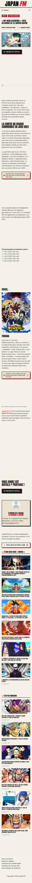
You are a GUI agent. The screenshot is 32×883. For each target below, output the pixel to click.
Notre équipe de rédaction (11, 868)
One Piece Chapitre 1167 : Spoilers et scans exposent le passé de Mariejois (13, 716)
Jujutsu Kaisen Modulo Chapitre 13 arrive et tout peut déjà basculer (15, 762)
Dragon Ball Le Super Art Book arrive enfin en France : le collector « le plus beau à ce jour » (15, 616)
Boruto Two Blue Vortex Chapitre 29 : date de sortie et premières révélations (14, 808)
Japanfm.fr (6, 411)
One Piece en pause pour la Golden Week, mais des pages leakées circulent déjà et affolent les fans (15, 595)
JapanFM (22, 876)
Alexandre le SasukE (16, 514)
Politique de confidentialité (11, 863)
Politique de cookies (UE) (11, 866)
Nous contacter (7, 859)
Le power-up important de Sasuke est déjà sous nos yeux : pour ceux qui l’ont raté (15, 659)
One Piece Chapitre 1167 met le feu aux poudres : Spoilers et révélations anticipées (15, 785)
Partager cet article (13, 52)
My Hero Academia (14, 16)
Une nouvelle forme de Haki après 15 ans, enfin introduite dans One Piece (15, 831)
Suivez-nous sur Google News (15, 545)
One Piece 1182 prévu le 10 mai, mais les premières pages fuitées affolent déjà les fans (16, 638)
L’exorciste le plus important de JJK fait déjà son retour (15, 680)
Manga (4, 16)
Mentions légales (8, 861)
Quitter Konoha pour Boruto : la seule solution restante (15, 739)
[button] (29, 10)
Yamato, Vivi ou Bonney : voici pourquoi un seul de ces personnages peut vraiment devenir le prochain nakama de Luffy (16, 573)
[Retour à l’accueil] (16, 3)
